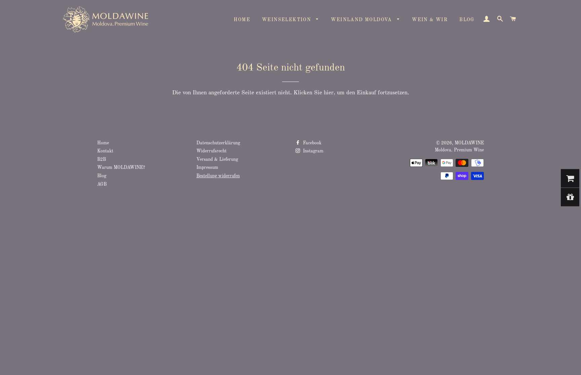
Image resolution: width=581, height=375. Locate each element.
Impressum (207, 168)
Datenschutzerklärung (218, 143)
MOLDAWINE (469, 143)
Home (103, 143)
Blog (101, 176)
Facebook (311, 143)
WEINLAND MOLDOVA (362, 19)
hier (329, 93)
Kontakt (105, 151)
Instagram (312, 151)
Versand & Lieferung (217, 159)
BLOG (466, 19)
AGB (102, 184)
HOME (242, 19)
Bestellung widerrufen (218, 176)
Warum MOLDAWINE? (121, 168)
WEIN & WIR (430, 19)
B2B (101, 159)
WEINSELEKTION (287, 19)
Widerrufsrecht (211, 151)
